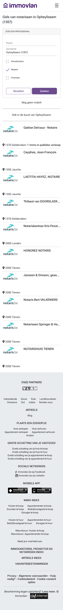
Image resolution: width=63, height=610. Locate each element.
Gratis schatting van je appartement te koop (30, 455)
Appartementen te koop (39, 505)
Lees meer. (49, 591)
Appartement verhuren (43, 432)
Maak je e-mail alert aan (29, 541)
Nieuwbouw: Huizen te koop (29, 530)
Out (23, 402)
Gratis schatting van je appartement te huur (30, 458)
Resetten (18, 91)
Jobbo (32, 402)
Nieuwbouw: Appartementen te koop (30, 534)
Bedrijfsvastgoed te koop (40, 509)
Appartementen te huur (39, 520)
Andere (30, 435)
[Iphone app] (42, 490)
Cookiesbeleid (26, 579)
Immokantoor (17, 61)
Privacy (12, 575)
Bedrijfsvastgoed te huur (19, 523)
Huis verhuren (39, 428)
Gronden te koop (15, 509)
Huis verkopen (20, 428)
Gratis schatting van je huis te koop (30, 448)
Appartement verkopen (16, 432)
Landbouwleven (48, 399)
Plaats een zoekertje (32, 423)
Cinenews (12, 402)
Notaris (14, 69)
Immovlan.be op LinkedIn (31, 475)
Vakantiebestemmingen (31, 563)
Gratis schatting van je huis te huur (30, 452)
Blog (30, 415)
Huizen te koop (16, 505)
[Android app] (18, 490)
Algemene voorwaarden (33, 575)
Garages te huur (44, 523)
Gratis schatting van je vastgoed (32, 443)
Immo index (31, 500)
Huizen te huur (16, 520)
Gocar (24, 399)
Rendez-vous (46, 402)
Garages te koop (29, 512)
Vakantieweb (10, 399)
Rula (33, 399)
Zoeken (44, 91)
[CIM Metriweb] (39, 596)
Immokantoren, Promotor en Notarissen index (31, 550)
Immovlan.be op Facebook (31, 472)
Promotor (15, 77)
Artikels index (31, 557)
